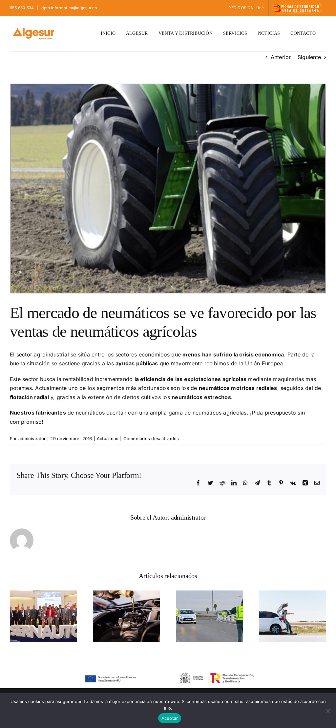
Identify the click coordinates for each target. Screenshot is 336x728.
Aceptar (169, 718)
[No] (328, 710)
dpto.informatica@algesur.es (68, 7)
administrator (32, 438)
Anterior (281, 57)
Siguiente (309, 57)
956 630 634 (22, 7)
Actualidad (107, 438)
